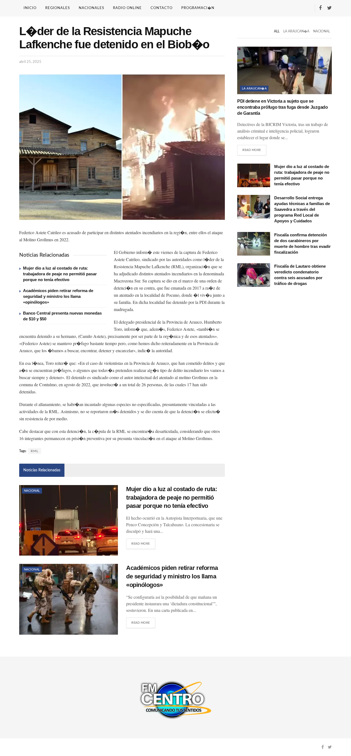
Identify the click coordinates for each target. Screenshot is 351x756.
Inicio (30, 8)
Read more (140, 543)
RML (34, 451)
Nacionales (91, 8)
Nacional (32, 490)
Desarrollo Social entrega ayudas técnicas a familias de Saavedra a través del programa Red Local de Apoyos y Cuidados (302, 209)
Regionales (57, 8)
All (276, 31)
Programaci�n (197, 8)
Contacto (161, 8)
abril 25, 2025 (30, 62)
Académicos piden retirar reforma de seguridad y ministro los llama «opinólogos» (58, 296)
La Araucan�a (296, 31)
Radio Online (127, 8)
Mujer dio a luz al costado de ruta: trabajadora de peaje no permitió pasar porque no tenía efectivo (60, 274)
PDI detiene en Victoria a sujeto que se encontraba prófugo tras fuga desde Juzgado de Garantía (282, 107)
